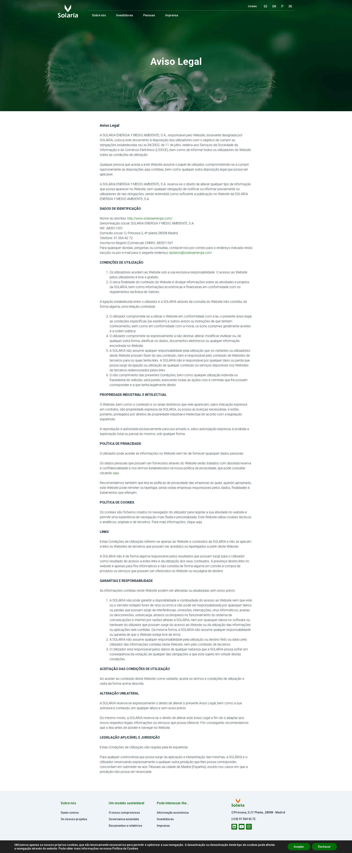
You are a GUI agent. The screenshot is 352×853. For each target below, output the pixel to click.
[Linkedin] (234, 827)
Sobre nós (99, 15)
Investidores (124, 15)
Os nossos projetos (74, 819)
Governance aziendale (124, 819)
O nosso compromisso (124, 812)
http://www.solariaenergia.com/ (149, 218)
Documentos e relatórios (125, 825)
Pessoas (149, 15)
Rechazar (324, 846)
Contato (252, 6)
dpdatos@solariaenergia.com (190, 253)
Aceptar (299, 846)
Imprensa (171, 15)
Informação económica (173, 812)
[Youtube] (241, 827)
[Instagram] (249, 827)
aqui (116, 473)
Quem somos (70, 812)
